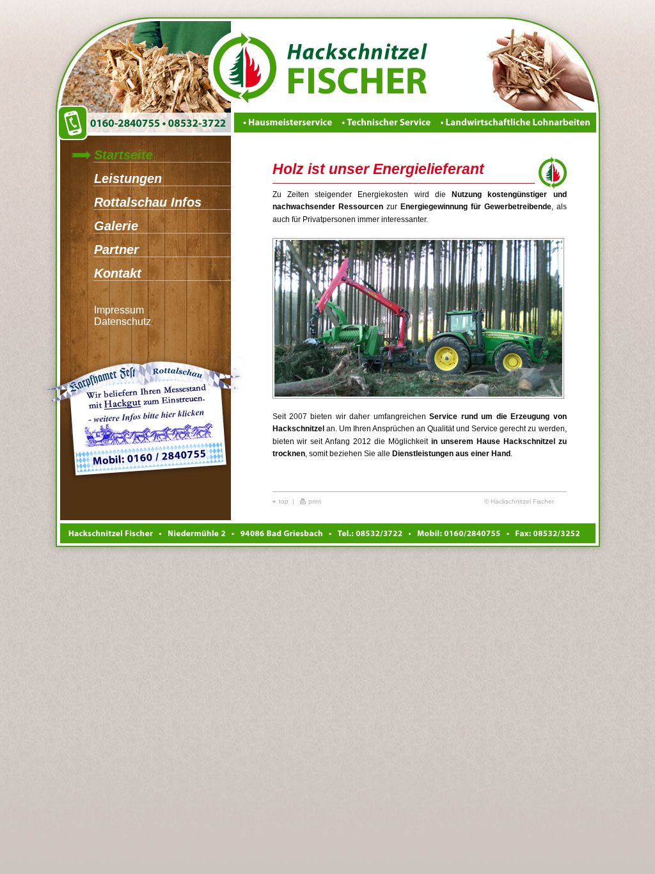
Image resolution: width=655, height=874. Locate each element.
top (283, 501)
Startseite (123, 155)
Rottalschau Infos (147, 202)
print (314, 501)
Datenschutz (122, 321)
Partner (116, 249)
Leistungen (128, 178)
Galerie (116, 226)
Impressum (119, 310)
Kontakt (117, 273)
